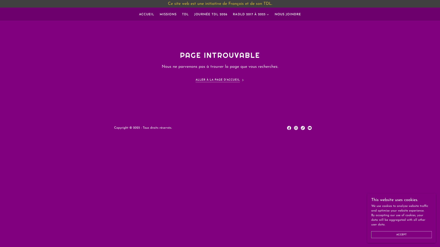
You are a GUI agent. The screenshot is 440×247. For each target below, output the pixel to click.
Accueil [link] (146, 14)
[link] (289, 128)
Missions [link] (168, 14)
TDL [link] (185, 14)
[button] (251, 15)
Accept (401, 234)
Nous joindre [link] (288, 14)
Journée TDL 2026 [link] (210, 14)
